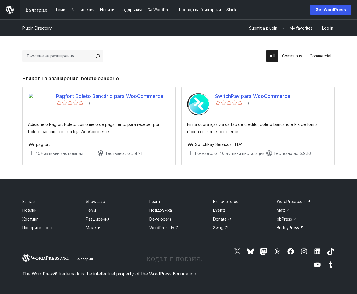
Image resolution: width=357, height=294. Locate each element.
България (84, 259)
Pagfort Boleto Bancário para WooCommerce (109, 96)
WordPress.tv (164, 227)
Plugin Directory (37, 28)
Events (219, 210)
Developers (160, 219)
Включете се (225, 201)
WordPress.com (293, 201)
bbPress (287, 219)
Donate (222, 219)
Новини (29, 210)
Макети (93, 227)
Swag (220, 227)
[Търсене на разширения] (97, 56)
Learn (154, 201)
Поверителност (37, 227)
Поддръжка (160, 210)
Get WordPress (330, 9)
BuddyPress (290, 227)
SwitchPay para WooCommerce (252, 96)
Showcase (95, 201)
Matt (283, 210)
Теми (91, 210)
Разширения (98, 219)
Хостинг (30, 219)
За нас (28, 201)
